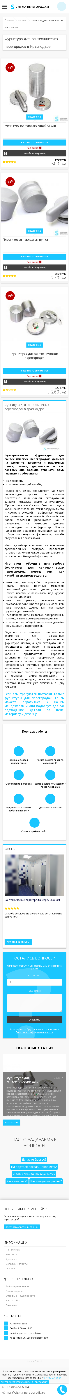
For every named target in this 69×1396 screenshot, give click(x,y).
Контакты (11, 1254)
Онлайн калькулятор (34, 153)
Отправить (34, 1020)
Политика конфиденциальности (34, 1032)
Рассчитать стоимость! (34, 142)
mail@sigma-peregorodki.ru (25, 1333)
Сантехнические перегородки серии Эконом (32, 900)
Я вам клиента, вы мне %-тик (34, 1174)
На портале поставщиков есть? (34, 1167)
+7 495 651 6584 (18, 1323)
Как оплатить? (17, 1181)
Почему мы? (13, 1249)
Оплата (10, 1268)
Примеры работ (15, 1291)
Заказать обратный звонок (22, 1227)
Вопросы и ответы (17, 1263)
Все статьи (11, 1122)
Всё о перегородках (17, 1286)
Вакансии (11, 1305)
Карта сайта (13, 1300)
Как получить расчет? (46, 1181)
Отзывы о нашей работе (20, 1295)
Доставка (11, 1259)
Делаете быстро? (34, 1159)
